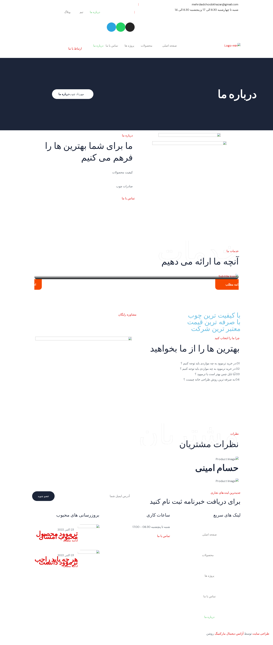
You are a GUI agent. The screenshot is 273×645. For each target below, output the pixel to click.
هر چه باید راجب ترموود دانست (56, 560)
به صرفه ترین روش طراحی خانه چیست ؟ (211, 379)
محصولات (146, 46)
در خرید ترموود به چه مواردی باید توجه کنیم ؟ (210, 363)
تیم (81, 12)
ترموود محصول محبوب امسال (57, 535)
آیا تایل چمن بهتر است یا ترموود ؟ (217, 374)
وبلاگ (67, 12)
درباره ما (95, 12)
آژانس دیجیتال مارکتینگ (229, 634)
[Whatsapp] (120, 27)
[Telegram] (111, 27)
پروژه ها (129, 46)
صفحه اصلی (169, 46)
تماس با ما (112, 46)
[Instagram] (130, 27)
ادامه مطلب (232, 284)
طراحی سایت (260, 634)
